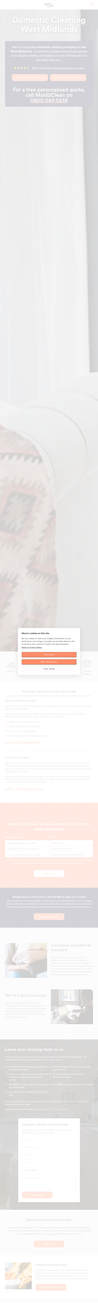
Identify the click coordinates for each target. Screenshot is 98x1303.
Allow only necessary (49, 662)
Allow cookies (49, 655)
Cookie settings (49, 669)
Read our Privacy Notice (32, 647)
